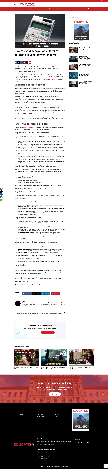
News (53, 8)
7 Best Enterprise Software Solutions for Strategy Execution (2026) (86, 82)
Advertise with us (34, 8)
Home (21, 8)
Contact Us (75, 8)
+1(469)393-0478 (43, 452)
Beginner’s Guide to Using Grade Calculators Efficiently (35, 285)
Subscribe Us (21, 412)
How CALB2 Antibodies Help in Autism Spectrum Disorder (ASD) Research (86, 74)
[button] (89, 9)
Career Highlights (40, 412)
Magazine (48, 8)
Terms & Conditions (41, 416)
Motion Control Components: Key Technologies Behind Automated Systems (84, 58)
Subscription (68, 8)
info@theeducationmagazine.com (47, 449)
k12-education (59, 8)
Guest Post (57, 412)
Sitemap (21, 414)
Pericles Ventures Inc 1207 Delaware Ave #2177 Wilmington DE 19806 (44, 457)
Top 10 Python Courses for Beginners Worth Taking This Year (85, 66)
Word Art (42, 8)
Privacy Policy (40, 414)
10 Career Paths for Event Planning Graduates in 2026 (86, 48)
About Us (26, 8)
